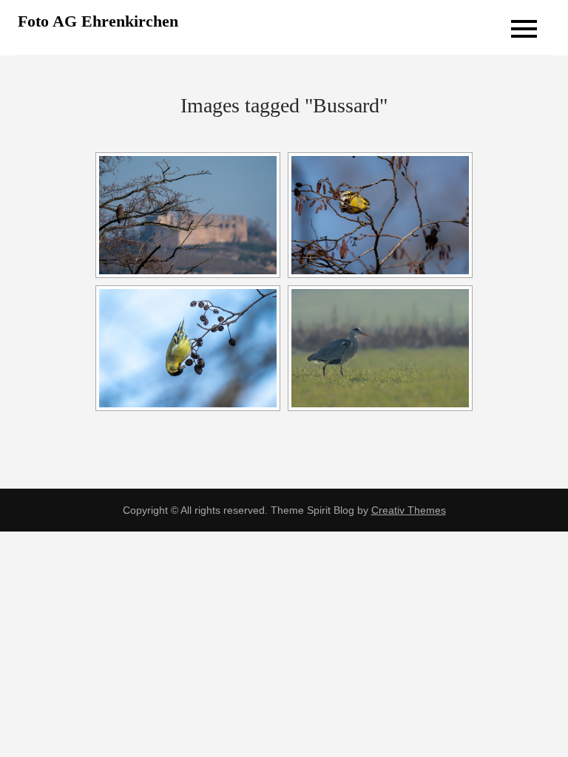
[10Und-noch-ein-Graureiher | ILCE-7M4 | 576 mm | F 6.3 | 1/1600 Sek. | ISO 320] (380, 348)
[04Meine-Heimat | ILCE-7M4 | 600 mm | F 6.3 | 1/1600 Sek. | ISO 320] (188, 215)
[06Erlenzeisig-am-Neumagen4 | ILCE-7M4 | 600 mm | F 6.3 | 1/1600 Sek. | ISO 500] (188, 348)
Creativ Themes (408, 510)
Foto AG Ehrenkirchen (98, 21)
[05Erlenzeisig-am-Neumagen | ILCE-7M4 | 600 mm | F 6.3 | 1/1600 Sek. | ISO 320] (380, 215)
